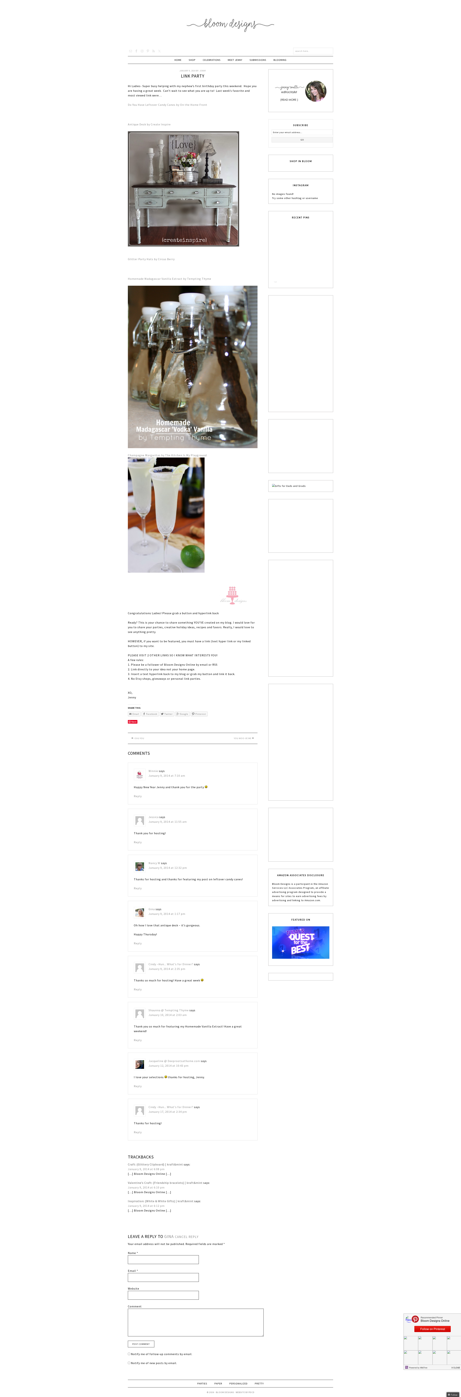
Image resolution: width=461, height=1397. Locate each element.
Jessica (154, 817)
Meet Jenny (235, 60)
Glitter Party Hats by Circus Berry (151, 259)
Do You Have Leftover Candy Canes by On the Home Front (167, 105)
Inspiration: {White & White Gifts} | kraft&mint (161, 1201)
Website (133, 1288)
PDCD (251, 1392)
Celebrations (212, 60)
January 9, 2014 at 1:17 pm (167, 914)
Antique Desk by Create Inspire (149, 124)
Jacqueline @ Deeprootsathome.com (174, 1061)
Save (134, 721)
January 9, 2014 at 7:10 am (167, 775)
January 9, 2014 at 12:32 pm (168, 868)
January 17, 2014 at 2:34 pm (168, 1111)
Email (133, 1271)
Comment (135, 1306)
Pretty (259, 1383)
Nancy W (154, 863)
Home (178, 60)
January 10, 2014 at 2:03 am (168, 1015)
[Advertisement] (299, 353)
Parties (202, 1383)
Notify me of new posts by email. (154, 1363)
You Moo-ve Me (242, 738)
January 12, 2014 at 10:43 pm (169, 1065)
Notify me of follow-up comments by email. (161, 1354)
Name (133, 1253)
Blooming (280, 60)
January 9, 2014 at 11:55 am (168, 821)
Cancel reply (186, 1237)
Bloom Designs (230, 24)
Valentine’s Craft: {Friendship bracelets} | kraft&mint (165, 1183)
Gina (152, 909)
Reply (138, 796)
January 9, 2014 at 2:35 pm (167, 969)
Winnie (153, 771)
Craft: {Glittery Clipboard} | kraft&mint (155, 1164)
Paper (218, 1383)
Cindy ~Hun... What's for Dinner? (171, 964)
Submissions (258, 60)
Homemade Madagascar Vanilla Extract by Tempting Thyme (170, 278)
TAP (275, 282)
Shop (192, 60)
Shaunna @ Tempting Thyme (169, 1010)
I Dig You (139, 738)
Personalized (238, 1383)
